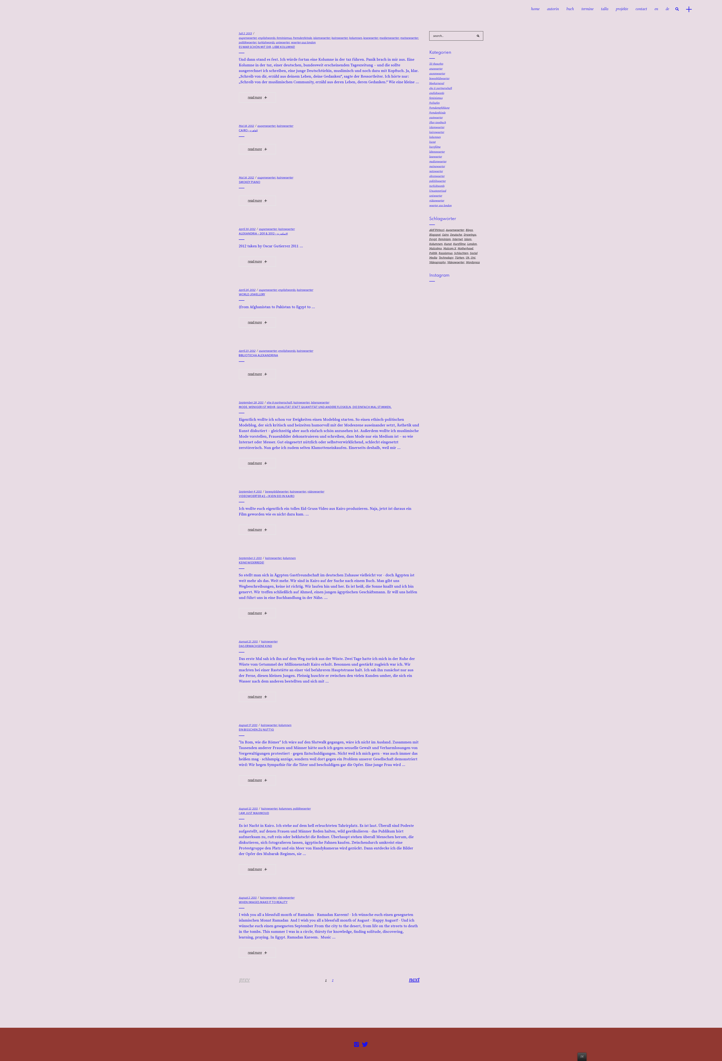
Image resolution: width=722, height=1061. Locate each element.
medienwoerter (389, 38)
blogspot (435, 234)
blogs (469, 230)
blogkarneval (436, 83)
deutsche (456, 234)
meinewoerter (409, 38)
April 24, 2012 (247, 290)
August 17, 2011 (248, 725)
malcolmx (435, 248)
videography (437, 262)
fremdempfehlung (439, 108)
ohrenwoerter (437, 176)
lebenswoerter (320, 402)
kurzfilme (435, 147)
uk (467, 257)
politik (433, 253)
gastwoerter (436, 117)
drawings (470, 234)
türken (459, 257)
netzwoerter (436, 171)
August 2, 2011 (248, 897)
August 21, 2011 (248, 641)
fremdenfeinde (302, 38)
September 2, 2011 (250, 558)
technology (446, 257)
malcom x (449, 248)
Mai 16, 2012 (246, 177)
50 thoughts (436, 64)
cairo (445, 234)
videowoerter (315, 491)
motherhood (465, 248)
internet (457, 239)
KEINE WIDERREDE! (251, 563)
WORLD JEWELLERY (252, 294)
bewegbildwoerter (277, 491)
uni (473, 257)
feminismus (284, 38)
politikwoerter (248, 42)
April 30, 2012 (247, 229)
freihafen (434, 103)
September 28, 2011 (251, 402)
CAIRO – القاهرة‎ (248, 130)
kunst (432, 142)
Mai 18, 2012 (246, 126)
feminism (444, 239)
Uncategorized (437, 191)
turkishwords (266, 42)
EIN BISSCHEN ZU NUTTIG (256, 730)
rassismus (446, 253)
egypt (433, 239)
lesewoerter (370, 38)
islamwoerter (321, 38)
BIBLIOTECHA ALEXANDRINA (258, 355)
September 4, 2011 (250, 491)
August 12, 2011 (248, 808)
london (472, 244)
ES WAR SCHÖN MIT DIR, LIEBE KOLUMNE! (267, 47)
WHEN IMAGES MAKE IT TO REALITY (263, 902)
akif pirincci (436, 230)
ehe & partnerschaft (279, 402)
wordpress (473, 262)
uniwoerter (283, 42)
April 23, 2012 (247, 351)
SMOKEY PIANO (249, 182)
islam (468, 239)
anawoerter (436, 68)
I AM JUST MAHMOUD (254, 813)
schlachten (461, 253)
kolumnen (355, 38)
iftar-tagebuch (437, 122)
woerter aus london (303, 42)
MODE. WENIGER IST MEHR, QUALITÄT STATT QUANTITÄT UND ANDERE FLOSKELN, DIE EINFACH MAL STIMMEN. (315, 407)
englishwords (266, 38)
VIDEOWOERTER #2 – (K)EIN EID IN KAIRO (266, 496)
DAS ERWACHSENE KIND (255, 646)
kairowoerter (339, 38)
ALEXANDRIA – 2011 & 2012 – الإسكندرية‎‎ (263, 233)
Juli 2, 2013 (245, 33)
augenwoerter (248, 38)
